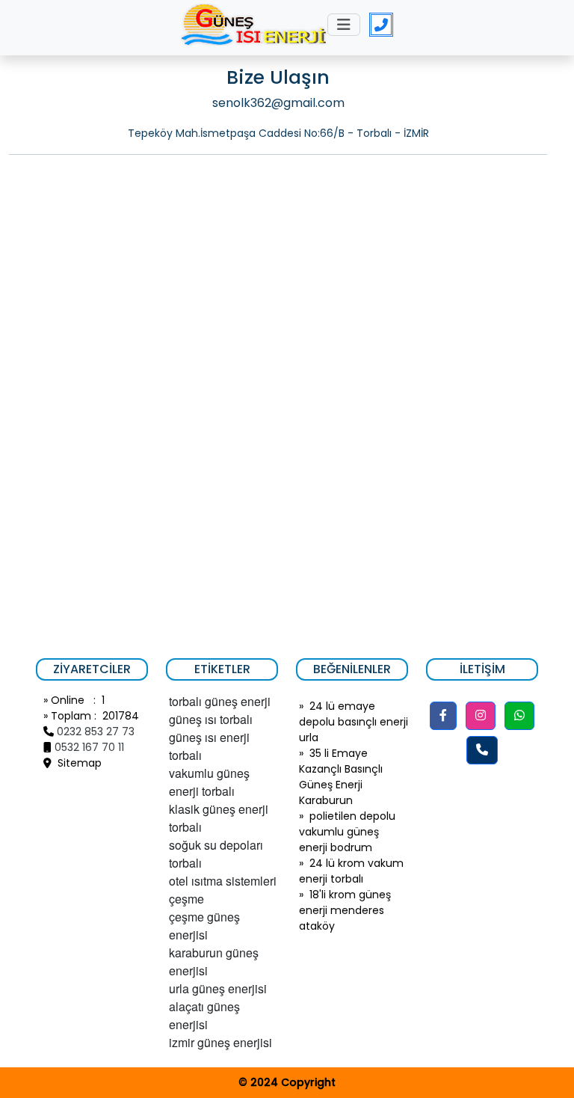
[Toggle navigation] (343, 24)
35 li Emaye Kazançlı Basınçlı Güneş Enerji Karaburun (341, 777)
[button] (443, 716)
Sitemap (77, 762)
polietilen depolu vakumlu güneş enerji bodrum (347, 832)
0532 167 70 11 (89, 747)
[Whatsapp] (519, 716)
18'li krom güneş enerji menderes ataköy (345, 910)
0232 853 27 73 (96, 731)
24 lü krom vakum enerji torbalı (351, 871)
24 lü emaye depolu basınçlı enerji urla (353, 722)
